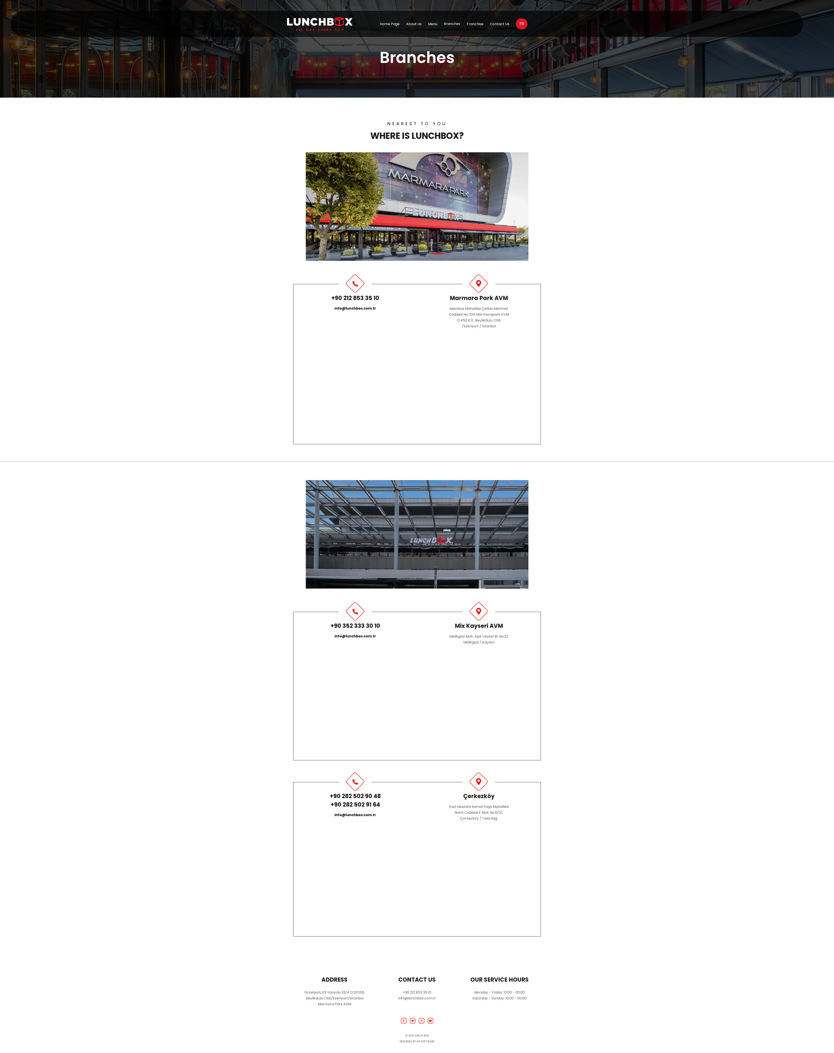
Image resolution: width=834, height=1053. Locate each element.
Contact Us (499, 23)
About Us (414, 23)
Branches (452, 23)
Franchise (475, 23)
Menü (432, 23)
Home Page (390, 23)
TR (521, 24)
